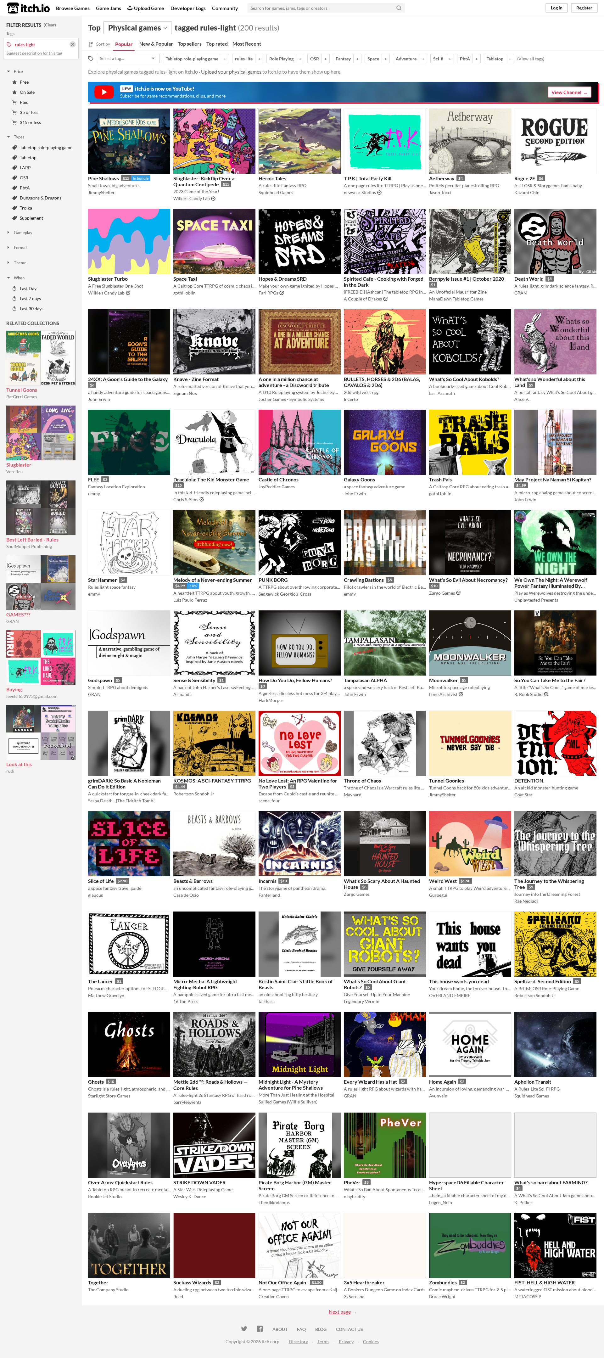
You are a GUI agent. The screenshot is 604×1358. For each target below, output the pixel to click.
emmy (94, 493)
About (280, 1329)
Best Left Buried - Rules (32, 539)
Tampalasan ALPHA (365, 680)
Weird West (443, 881)
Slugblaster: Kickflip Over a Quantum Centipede (203, 181)
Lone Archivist (443, 694)
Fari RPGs (268, 292)
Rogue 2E (524, 178)
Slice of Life (101, 881)
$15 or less (30, 122)
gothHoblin (184, 292)
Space (373, 58)
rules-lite (244, 58)
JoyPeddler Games (277, 486)
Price (18, 71)
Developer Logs (188, 8)
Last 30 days (31, 308)
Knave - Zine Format (196, 379)
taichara (267, 1001)
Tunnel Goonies (446, 780)
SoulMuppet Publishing (29, 546)
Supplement (31, 218)
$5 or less (29, 112)
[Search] (399, 8)
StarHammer (102, 580)
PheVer (352, 1182)
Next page (340, 1312)
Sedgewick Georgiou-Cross (285, 594)
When (19, 277)
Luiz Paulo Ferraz (190, 600)
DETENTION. (529, 780)
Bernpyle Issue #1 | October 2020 (466, 279)
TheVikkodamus (274, 1202)
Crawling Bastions (364, 580)
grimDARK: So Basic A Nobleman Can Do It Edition (124, 783)
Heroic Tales (272, 178)
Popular (124, 44)
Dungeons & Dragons (40, 197)
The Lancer (100, 981)
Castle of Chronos (279, 479)
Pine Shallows (103, 178)
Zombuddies (443, 1282)
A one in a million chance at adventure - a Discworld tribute (294, 382)
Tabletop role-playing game (46, 147)
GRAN (12, 621)
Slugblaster (18, 465)
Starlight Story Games (109, 1095)
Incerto (351, 399)
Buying (14, 689)
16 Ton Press (185, 1001)
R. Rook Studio (528, 694)
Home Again (442, 1082)
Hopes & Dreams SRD (283, 279)
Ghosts (96, 1082)
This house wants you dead (459, 981)
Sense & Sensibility (194, 680)
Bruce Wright (442, 1296)
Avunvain (438, 1095)
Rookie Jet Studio (105, 1196)
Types (19, 136)
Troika (26, 207)
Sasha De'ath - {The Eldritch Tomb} (121, 800)
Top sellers (190, 44)
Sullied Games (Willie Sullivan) (288, 1101)
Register (584, 7)
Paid (24, 102)
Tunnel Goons (21, 390)
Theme (20, 262)
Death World (529, 279)
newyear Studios (360, 192)
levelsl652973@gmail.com (32, 696)
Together (98, 1282)
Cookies (371, 1341)
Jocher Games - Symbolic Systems (291, 399)
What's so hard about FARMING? (551, 1182)
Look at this (19, 764)
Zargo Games (442, 593)
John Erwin (99, 399)
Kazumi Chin (527, 192)
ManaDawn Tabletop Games (456, 298)
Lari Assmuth (442, 393)
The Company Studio (108, 1289)
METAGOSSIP (527, 1296)
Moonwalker (443, 680)
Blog (321, 1329)
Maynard (352, 794)
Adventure (406, 58)
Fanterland (269, 895)
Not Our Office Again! (283, 1282)
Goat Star (523, 794)
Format (20, 247)
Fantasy (343, 58)
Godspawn (100, 680)
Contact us (349, 1329)
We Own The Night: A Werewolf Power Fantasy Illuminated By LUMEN (550, 586)
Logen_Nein (440, 1202)
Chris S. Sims (185, 499)
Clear (50, 24)
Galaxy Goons (359, 479)
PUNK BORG (273, 580)
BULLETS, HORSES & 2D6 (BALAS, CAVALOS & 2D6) (382, 382)
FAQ (301, 1329)
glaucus (95, 895)
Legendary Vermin (361, 1001)
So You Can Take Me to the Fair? (549, 680)
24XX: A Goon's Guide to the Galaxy (128, 379)
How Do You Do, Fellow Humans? (295, 680)
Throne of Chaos (362, 780)
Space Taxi (185, 279)
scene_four (269, 800)
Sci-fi (438, 58)
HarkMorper (271, 700)
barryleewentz (187, 1102)
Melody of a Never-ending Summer (212, 580)
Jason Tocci (440, 192)
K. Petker (523, 1202)
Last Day (28, 288)
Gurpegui (438, 895)
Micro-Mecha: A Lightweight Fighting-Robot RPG (205, 984)
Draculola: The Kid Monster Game (211, 479)
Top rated (217, 44)
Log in (556, 7)
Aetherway (442, 178)
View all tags (530, 58)
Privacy (346, 1341)
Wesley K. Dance (189, 1196)
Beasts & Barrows (193, 881)
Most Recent (246, 44)
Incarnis (268, 881)
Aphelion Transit (532, 1082)
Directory (298, 1341)
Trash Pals (440, 479)
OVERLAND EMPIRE (449, 995)
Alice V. (521, 399)
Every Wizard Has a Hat (370, 1082)
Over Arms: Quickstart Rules (120, 1182)
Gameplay (23, 232)
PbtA (25, 187)
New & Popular (156, 44)
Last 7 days (30, 298)
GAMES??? (18, 614)
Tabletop (28, 157)
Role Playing (281, 58)
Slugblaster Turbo (108, 279)
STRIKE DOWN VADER (199, 1182)
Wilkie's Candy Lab (191, 198)
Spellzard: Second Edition (542, 981)
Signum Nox (185, 393)
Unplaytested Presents (536, 600)
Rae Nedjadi (526, 901)
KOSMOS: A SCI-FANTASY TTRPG (212, 780)
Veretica (14, 471)
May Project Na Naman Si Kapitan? (552, 479)
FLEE (93, 479)
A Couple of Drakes (363, 298)
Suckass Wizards (192, 1282)
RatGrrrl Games (21, 396)
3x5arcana (354, 1296)
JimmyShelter (101, 192)
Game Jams (108, 8)
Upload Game (149, 8)
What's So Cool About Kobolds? (464, 379)
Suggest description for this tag (34, 53)
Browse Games (73, 8)
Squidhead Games (276, 192)
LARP (25, 167)
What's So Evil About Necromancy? (468, 580)
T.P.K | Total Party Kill (367, 178)
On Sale (27, 92)
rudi (10, 771)
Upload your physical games (231, 72)
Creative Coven (274, 1296)
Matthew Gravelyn (106, 995)
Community (225, 8)
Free (24, 82)
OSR (24, 177)
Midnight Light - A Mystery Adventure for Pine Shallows (291, 1085)
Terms (323, 1341)
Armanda (182, 694)
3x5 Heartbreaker (364, 1282)
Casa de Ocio (186, 895)
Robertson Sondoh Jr (193, 793)
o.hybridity (354, 1196)
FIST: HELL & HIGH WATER (544, 1282)
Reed (178, 1296)
